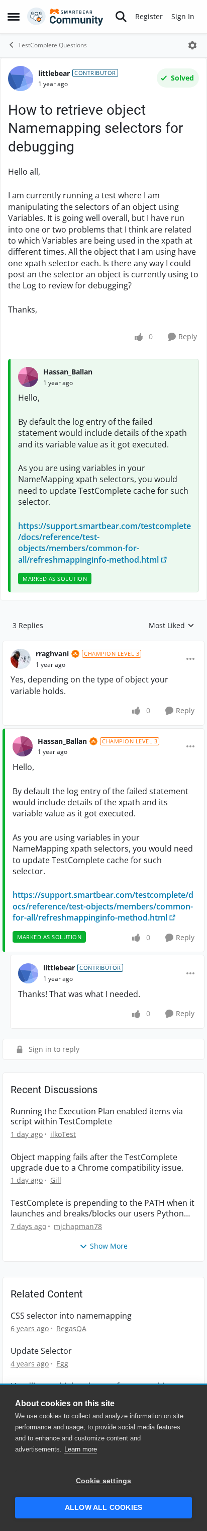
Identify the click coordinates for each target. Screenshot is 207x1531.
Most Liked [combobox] (171, 626)
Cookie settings (104, 1481)
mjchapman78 (78, 1226)
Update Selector (41, 1351)
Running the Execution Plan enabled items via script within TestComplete (97, 1116)
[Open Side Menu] (14, 16)
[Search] (121, 17)
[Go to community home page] (65, 17)
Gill (55, 1180)
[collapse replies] (103, 646)
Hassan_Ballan (67, 371)
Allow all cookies (103, 1507)
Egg (62, 1363)
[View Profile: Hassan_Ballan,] (28, 377)
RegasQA (71, 1328)
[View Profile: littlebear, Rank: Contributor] (20, 78)
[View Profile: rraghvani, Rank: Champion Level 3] (21, 659)
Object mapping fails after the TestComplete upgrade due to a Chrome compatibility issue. (97, 1162)
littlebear (54, 73)
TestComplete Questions (52, 45)
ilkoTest (63, 1134)
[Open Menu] (192, 45)
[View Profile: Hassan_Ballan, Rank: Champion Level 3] (23, 746)
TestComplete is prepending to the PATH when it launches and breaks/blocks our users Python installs (102, 1208)
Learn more (80, 1449)
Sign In (182, 16)
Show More (109, 1246)
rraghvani (52, 653)
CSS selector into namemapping (71, 1316)
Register (149, 16)
